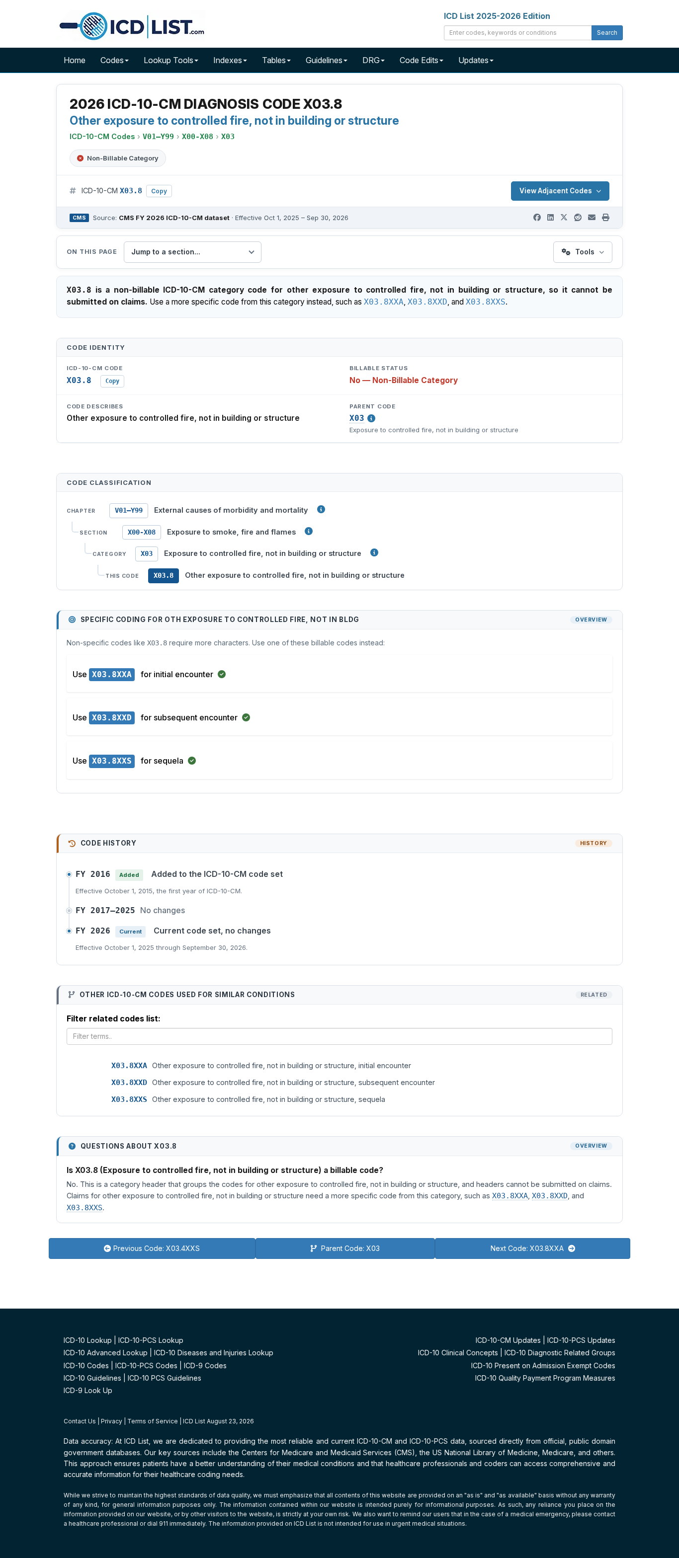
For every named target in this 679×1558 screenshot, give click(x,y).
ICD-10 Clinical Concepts (458, 1352)
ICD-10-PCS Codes (146, 1365)
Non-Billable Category (123, 158)
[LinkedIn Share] (550, 218)
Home (74, 60)
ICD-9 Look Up (88, 1390)
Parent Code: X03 (349, 1248)
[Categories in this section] (374, 552)
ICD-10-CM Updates (508, 1340)
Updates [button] (473, 60)
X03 (356, 418)
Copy (159, 191)
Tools (584, 251)
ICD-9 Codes (205, 1365)
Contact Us (80, 1421)
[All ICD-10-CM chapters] (321, 509)
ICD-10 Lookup (88, 1340)
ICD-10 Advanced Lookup (106, 1352)
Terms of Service (152, 1421)
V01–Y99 (129, 510)
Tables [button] (274, 60)
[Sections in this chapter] (309, 531)
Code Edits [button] (419, 60)
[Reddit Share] (578, 218)
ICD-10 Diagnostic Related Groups (560, 1352)
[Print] (605, 218)
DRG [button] (371, 60)
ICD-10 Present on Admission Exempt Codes (543, 1365)
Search (607, 32)
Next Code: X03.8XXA (528, 1248)
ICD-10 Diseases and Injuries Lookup (213, 1352)
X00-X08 (142, 532)
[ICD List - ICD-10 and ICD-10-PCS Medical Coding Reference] (130, 25)
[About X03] (371, 418)
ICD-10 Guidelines (92, 1378)
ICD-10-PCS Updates (581, 1340)
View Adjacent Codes (555, 191)
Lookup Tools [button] (168, 60)
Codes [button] (112, 60)
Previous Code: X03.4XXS (156, 1248)
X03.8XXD (427, 302)
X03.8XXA (384, 302)
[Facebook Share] (537, 218)
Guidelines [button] (324, 60)
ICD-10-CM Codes (102, 136)
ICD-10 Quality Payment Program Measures (545, 1378)
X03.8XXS (486, 302)
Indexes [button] (227, 60)
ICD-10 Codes (86, 1365)
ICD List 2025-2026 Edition (497, 16)
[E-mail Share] (591, 218)
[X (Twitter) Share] (564, 218)
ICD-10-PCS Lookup (150, 1340)
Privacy (111, 1421)
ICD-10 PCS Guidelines (164, 1378)
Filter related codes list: (114, 1018)
